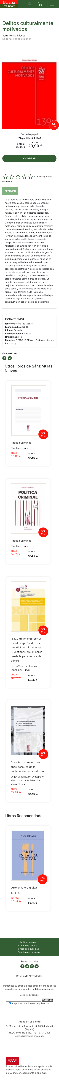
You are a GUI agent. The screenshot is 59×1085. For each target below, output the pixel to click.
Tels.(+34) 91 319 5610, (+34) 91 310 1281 (29, 1032)
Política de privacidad (28, 948)
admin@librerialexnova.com (29, 1036)
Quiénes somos (28, 942)
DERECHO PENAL (25, 340)
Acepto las (30, 1003)
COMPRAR (29, 158)
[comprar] (43, 388)
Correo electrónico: (29, 994)
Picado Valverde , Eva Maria (25, 666)
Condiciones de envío (29, 952)
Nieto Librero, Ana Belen (23, 780)
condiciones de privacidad (36, 1003)
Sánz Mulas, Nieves (13, 35)
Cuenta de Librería (27, 945)
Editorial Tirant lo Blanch (17, 38)
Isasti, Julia (16, 893)
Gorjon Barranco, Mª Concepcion (27, 776)
